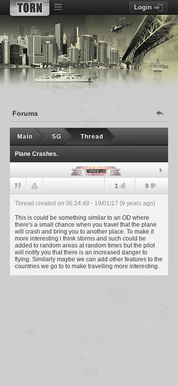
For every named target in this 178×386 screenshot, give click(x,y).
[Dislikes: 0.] (153, 187)
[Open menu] (57, 7)
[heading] (89, 234)
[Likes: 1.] (123, 186)
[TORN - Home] (29, 8)
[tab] (89, 170)
